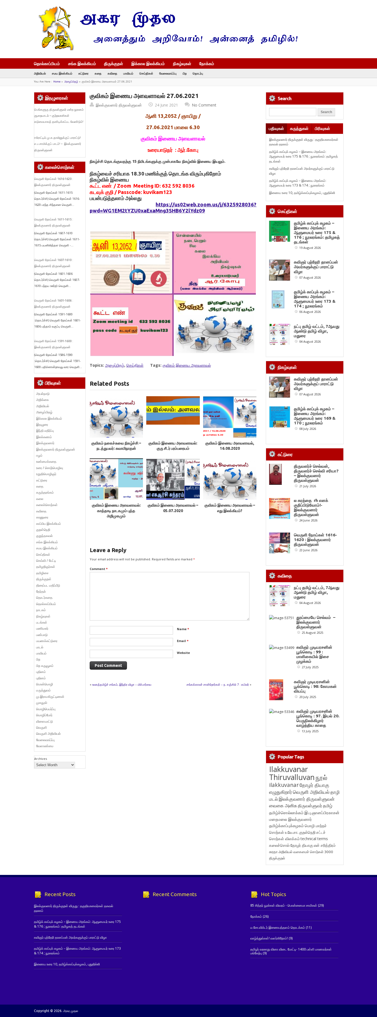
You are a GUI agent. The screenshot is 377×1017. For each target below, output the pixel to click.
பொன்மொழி (44, 684)
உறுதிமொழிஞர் (46, 474)
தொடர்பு (198, 73)
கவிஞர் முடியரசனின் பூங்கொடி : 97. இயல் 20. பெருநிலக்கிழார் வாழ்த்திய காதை (317, 718)
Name (183, 629)
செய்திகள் (146, 73)
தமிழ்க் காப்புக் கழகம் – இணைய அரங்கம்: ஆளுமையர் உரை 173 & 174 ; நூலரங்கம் (297, 183)
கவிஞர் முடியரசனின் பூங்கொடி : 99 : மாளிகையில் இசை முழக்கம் (314, 654)
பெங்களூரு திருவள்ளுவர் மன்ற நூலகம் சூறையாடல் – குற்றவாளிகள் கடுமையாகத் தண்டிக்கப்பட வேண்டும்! (59, 116)
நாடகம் (41, 610)
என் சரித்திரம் (325, 845)
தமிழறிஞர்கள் (45, 566)
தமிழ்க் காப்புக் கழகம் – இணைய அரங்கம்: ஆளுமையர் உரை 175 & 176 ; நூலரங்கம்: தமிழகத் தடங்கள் (303, 156)
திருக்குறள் (113, 63)
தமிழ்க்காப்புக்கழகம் (286, 825)
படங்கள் (41, 622)
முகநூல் (41, 702)
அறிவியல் (40, 73)
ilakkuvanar (284, 785)
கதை (98, 73)
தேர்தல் (41, 591)
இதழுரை (42, 424)
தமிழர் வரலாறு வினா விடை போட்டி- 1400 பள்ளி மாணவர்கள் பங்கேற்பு (291, 951)
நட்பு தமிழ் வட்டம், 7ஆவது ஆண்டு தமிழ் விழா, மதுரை (316, 331)
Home (56, 81)
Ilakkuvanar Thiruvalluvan (292, 773)
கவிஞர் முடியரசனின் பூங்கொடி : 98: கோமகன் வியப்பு (315, 686)
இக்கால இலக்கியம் (148, 63)
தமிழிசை (42, 573)
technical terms (314, 838)
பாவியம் (128, 73)
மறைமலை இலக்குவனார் (290, 819)
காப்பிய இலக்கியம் (48, 523)
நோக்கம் (206, 64)
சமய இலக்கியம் (62, 73)
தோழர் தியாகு (301, 845)
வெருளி (41, 727)
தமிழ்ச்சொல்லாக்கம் (286, 812)
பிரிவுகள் (322, 128)
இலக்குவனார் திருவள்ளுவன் (119, 105)
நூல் (321, 777)
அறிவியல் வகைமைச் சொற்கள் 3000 (305, 851)
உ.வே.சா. (291, 832)
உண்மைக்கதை (46, 461)
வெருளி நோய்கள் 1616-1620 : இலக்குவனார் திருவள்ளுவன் (315, 540)
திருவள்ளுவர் (310, 805)
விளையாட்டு (44, 721)
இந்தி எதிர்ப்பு (45, 430)
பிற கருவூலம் (45, 665)
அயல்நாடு (43, 393)
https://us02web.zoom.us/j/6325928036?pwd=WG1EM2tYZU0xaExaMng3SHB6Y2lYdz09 (173, 208)
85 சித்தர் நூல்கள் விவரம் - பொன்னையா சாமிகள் (283, 905)
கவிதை (112, 73)
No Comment (204, 105)
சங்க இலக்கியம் (82, 63)
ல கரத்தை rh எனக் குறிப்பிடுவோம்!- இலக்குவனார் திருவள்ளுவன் (311, 507)
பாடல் (39, 647)
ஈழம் (39, 455)
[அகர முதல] (166, 49)
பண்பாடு (42, 634)
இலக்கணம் (44, 437)
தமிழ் (327, 806)
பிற (185, 73)
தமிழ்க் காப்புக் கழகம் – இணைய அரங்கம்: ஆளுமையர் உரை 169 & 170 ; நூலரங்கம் (315, 415)
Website (183, 653)
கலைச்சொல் (279, 845)
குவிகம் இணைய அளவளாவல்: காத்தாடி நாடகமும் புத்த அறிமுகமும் (116, 510)
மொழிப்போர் (44, 715)
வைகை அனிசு (283, 805)
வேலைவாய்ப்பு (168, 73)
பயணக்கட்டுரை (46, 640)
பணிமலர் (42, 628)
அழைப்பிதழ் (71, 81)
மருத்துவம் (43, 690)
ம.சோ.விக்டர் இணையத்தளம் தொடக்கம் (277, 927)
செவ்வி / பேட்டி (46, 560)
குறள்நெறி (43, 529)
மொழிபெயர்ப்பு (45, 709)
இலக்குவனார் (45, 443)
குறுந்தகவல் (44, 535)
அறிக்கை (42, 399)
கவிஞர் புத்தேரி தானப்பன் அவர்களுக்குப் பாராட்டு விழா (316, 267)
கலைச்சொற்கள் (47, 504)
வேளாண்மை (45, 746)
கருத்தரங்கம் (45, 492)
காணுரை (42, 517)
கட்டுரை (83, 73)
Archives (40, 759)
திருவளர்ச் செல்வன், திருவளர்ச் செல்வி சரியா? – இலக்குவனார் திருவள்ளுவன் (316, 473)
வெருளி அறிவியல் (48, 733)
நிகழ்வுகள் (182, 63)
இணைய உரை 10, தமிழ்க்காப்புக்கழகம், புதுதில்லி (302, 192)
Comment (99, 569)
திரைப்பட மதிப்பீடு (48, 585)
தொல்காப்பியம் (47, 63)
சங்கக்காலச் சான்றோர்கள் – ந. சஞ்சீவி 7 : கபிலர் (218, 684)
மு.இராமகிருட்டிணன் (50, 696)
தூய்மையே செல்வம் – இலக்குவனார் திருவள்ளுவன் (315, 622)
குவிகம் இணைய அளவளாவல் (187, 365)
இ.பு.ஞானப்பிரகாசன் (321, 812)
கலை (39, 498)
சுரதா (273, 851)
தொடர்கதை (44, 597)
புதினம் (41, 671)
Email (183, 641)
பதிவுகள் (276, 128)
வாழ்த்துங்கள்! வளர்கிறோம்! (269, 938)
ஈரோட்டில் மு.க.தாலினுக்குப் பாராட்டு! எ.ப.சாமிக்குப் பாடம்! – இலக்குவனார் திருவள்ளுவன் (58, 144)
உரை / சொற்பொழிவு (49, 467)
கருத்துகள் (299, 128)
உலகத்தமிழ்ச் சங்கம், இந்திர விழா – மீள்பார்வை (121, 684)
